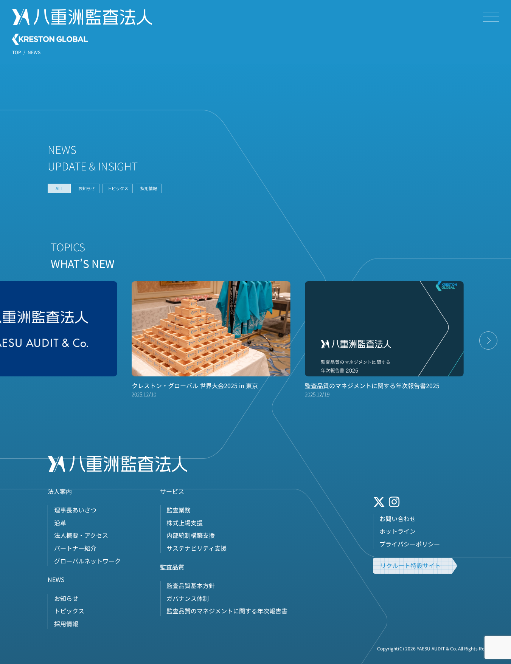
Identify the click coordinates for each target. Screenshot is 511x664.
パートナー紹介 (75, 548)
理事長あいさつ (75, 509)
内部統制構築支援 (190, 535)
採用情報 (148, 188)
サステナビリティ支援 (196, 548)
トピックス (117, 188)
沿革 (60, 522)
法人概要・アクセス (81, 535)
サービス (172, 491)
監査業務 (178, 509)
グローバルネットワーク (87, 560)
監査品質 (172, 566)
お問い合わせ (397, 518)
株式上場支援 (184, 522)
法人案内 (60, 491)
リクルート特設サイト (410, 565)
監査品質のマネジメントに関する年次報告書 (226, 610)
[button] (488, 340)
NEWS (56, 579)
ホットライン (397, 531)
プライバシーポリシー (409, 543)
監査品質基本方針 (190, 585)
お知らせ (86, 188)
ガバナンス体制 (187, 598)
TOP (16, 52)
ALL (59, 188)
